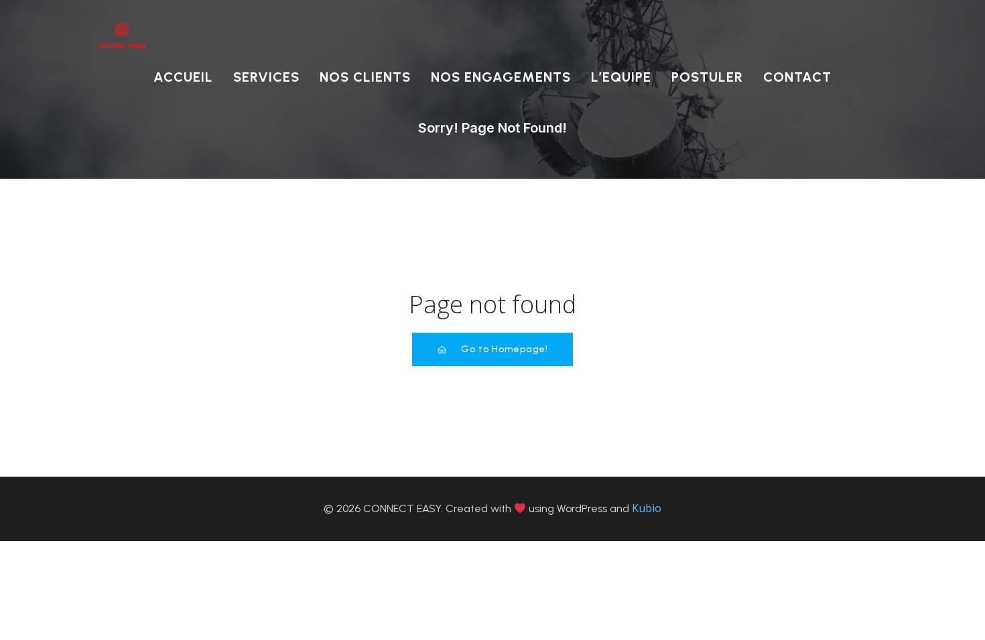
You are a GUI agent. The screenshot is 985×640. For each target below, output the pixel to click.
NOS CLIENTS (365, 77)
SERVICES (266, 77)
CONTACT (797, 77)
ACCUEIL (183, 77)
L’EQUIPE (621, 77)
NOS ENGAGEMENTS (501, 77)
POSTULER (707, 77)
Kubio (646, 508)
